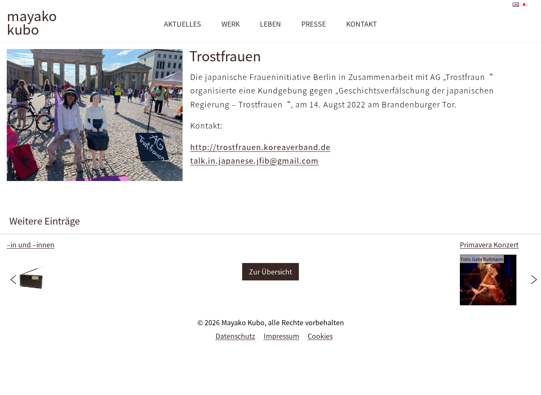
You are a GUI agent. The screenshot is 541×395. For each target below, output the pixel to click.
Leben (270, 23)
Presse (313, 23)
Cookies (320, 336)
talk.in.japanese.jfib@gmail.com (254, 160)
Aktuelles (182, 23)
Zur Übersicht (270, 271)
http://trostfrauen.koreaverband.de (260, 147)
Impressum (281, 336)
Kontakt (361, 23)
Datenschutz (235, 336)
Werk (230, 23)
